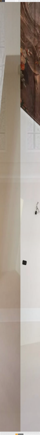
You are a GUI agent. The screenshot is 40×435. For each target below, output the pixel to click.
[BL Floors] (2, 1)
